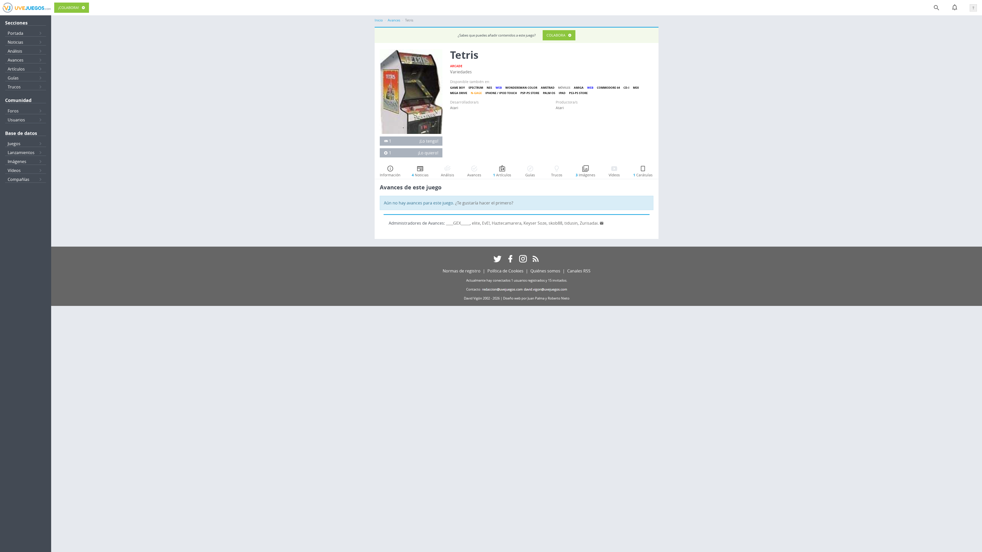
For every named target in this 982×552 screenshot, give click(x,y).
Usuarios (16, 120)
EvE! (486, 223)
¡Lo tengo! (428, 141)
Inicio (379, 20)
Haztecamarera (506, 223)
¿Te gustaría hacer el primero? (484, 203)
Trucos (14, 87)
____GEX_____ (458, 223)
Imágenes (17, 161)
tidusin (571, 223)
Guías (13, 78)
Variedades (461, 72)
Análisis (15, 51)
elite (476, 223)
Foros (13, 111)
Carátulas (643, 174)
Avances (16, 60)
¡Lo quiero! (428, 153)
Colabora (555, 35)
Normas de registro (462, 271)
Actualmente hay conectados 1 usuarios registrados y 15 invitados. (516, 280)
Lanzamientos (21, 152)
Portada (15, 33)
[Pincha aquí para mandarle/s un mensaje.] (602, 223)
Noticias (15, 42)
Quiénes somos (545, 271)
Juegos (14, 143)
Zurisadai (589, 223)
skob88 (555, 223)
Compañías (18, 179)
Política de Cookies (505, 271)
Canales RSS (578, 271)
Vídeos (14, 170)
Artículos (16, 69)
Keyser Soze (534, 223)
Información (390, 174)
